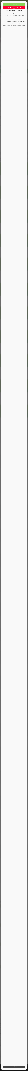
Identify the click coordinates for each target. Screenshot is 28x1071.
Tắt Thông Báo (14, 4)
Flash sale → (19, 7)
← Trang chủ (8, 7)
